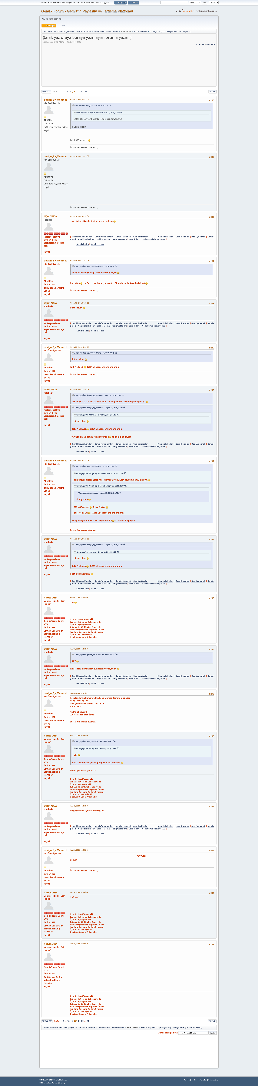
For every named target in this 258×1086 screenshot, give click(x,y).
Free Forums (53, 1083)
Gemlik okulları (182, 236)
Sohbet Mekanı (103, 239)
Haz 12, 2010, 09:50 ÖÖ (79, 735)
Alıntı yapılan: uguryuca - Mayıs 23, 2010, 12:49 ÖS (95, 466)
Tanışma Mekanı (119, 239)
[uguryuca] (45, 248)
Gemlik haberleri (165, 236)
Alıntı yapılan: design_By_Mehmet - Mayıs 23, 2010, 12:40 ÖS (100, 407)
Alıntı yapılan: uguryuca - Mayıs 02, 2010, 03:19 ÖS (95, 266)
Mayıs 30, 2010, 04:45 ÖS (79, 539)
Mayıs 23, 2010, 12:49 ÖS (79, 389)
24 (86, 91)
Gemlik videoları (140, 236)
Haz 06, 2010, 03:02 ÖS (78, 693)
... (64, 91)
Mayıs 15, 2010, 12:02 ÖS (79, 260)
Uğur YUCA (50, 216)
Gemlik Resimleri (123, 236)
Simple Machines (60, 1080)
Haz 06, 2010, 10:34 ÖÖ (79, 597)
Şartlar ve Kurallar (199, 1080)
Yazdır (212, 91)
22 (81, 91)
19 (70, 91)
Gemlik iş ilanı (97, 244)
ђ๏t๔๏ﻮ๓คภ (50, 597)
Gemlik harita (82, 244)
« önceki (200, 44)
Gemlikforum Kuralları (82, 236)
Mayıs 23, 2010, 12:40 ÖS (79, 347)
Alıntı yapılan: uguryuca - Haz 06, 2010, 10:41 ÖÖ (95, 741)
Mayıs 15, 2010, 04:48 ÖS (79, 303)
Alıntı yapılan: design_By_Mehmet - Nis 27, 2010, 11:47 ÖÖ (99, 112)
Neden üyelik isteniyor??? (153, 239)
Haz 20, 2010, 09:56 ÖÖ (79, 850)
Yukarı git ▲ (213, 1080)
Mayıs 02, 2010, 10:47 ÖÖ (79, 99)
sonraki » (210, 44)
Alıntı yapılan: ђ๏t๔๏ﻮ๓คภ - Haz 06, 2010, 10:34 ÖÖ (96, 654)
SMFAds (42, 1083)
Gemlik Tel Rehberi (86, 239)
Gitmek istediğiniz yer (167, 1033)
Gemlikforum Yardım (104, 236)
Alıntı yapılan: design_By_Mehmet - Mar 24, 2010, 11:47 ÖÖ (99, 395)
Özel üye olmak (198, 236)
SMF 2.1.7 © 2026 (46, 1080)
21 (77, 91)
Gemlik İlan (134, 239)
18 (67, 91)
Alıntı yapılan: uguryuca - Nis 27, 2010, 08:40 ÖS (93, 105)
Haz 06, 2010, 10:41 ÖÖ (79, 649)
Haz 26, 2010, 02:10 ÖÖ (79, 892)
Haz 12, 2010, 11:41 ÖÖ (79, 806)
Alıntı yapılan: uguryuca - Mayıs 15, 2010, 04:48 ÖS (95, 353)
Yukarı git (47, 1021)
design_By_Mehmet (55, 99)
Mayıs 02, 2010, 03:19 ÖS (79, 216)
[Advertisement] (129, 67)
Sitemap (62, 1083)
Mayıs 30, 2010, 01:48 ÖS (79, 460)
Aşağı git (46, 91)
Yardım (187, 1080)
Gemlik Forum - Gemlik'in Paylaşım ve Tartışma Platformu (87, 11)
